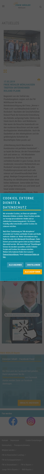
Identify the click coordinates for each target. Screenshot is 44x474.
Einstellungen (33, 265)
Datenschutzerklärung (11, 254)
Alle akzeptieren (32, 272)
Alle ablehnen (15, 265)
